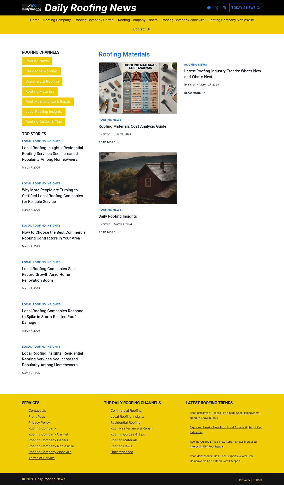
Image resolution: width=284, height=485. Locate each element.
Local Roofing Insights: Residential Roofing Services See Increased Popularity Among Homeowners (52, 153)
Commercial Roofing (42, 81)
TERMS (257, 480)
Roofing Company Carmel (94, 20)
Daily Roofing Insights (118, 216)
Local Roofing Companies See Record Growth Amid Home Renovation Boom (48, 274)
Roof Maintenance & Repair (48, 101)
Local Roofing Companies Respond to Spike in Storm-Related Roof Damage (52, 317)
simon (106, 134)
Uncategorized (122, 452)
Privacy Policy (39, 422)
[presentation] (137, 88)
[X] (216, 7)
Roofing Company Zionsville (183, 20)
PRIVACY (244, 480)
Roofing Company (57, 20)
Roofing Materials (40, 91)
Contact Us (142, 29)
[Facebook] (209, 7)
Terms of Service (42, 458)
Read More (109, 142)
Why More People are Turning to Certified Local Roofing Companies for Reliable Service (52, 196)
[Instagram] (224, 7)
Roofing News (110, 119)
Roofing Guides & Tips (44, 122)
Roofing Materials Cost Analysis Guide (132, 126)
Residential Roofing (41, 71)
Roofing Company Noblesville (231, 20)
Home (34, 20)
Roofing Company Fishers (138, 20)
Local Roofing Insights (44, 111)
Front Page (37, 416)
